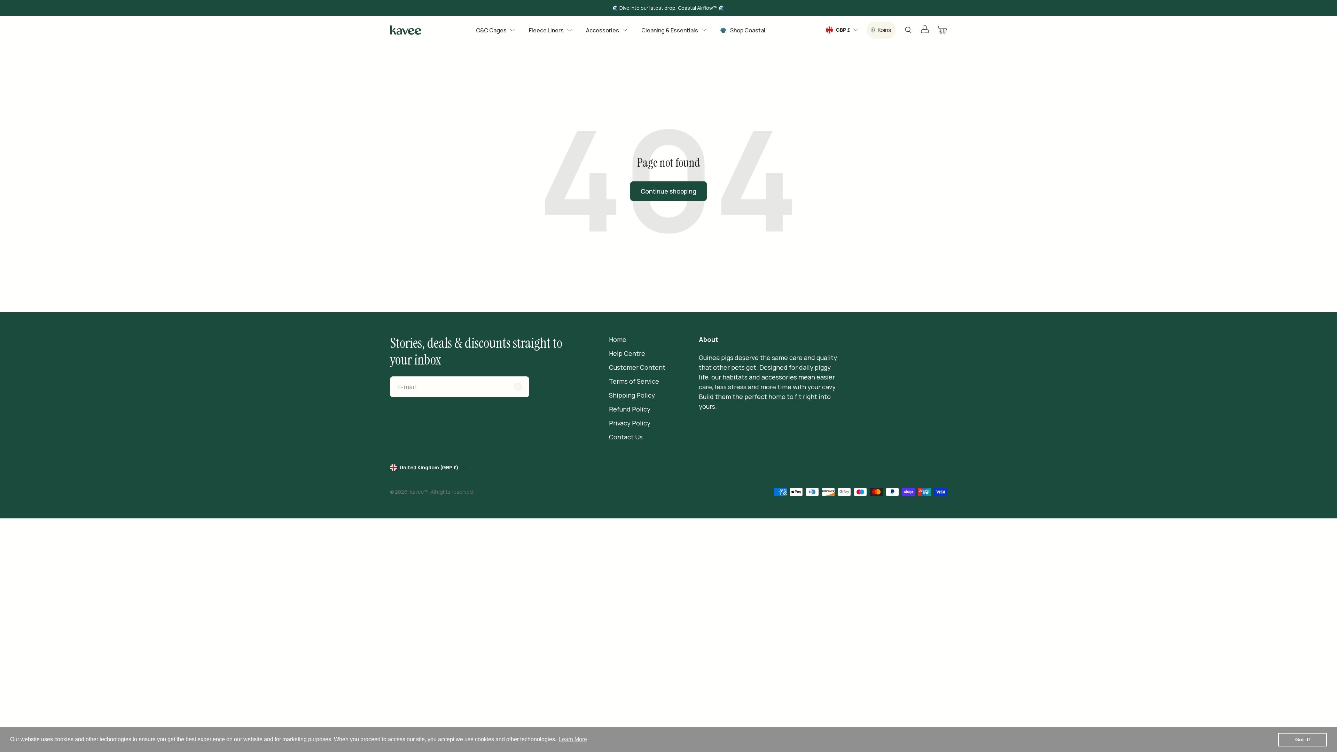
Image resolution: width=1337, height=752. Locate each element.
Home (617, 339)
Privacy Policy (629, 423)
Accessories (602, 30)
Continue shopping (668, 191)
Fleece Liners (546, 30)
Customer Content (637, 367)
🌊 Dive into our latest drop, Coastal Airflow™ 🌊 (668, 8)
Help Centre (627, 353)
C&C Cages (491, 30)
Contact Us (626, 437)
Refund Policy (629, 409)
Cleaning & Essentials (669, 30)
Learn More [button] (573, 739)
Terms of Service (634, 381)
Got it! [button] (1302, 739)
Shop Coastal (747, 30)
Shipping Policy (632, 395)
